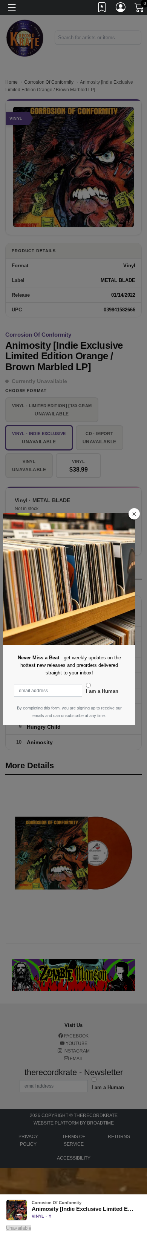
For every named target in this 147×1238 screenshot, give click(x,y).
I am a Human (102, 691)
